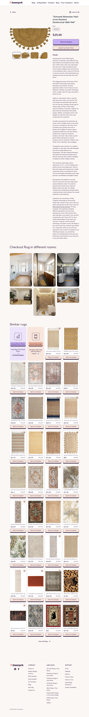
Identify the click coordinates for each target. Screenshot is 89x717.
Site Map (31, 687)
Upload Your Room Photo (66, 48)
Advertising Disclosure (68, 684)
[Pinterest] (15, 669)
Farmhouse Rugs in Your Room (52, 675)
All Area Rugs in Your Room (53, 670)
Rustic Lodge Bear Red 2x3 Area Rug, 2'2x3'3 (60, 628)
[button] (30, 32)
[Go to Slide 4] (43, 55)
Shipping (67, 671)
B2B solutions (32, 676)
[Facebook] (19, 669)
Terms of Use (69, 680)
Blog (29, 685)
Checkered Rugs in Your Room (52, 679)
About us (31, 669)
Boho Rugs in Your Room (52, 689)
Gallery (49, 703)
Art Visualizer (32, 682)
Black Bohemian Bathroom (73, 559)
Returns (67, 674)
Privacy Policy (69, 677)
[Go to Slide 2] (25, 55)
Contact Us (31, 690)
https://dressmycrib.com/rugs (61, 207)
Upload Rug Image (36, 344)
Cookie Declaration (70, 687)
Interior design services (32, 672)
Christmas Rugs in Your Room (52, 684)
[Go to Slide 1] (17, 55)
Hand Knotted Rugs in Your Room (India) (53, 694)
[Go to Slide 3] (34, 55)
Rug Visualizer (32, 679)
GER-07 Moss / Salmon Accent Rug (57, 593)
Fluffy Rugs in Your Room (52, 699)
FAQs (66, 669)
